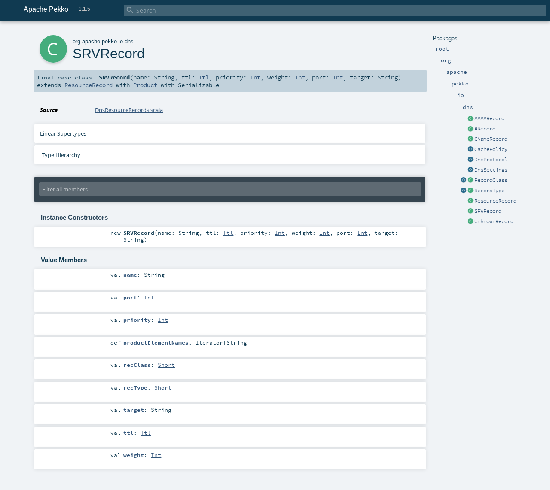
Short (166, 364)
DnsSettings (490, 170)
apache (91, 41)
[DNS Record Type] (470, 191)
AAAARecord (489, 118)
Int (255, 77)
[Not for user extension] (470, 201)
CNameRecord (490, 139)
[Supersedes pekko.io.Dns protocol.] (470, 160)
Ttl (204, 77)
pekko (109, 41)
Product (145, 85)
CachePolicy (490, 149)
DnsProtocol (490, 160)
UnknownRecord (493, 221)
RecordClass (490, 180)
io (121, 41)
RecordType (489, 191)
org (76, 41)
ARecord (484, 129)
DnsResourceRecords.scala (129, 110)
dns (129, 41)
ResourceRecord (495, 201)
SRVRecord (487, 211)
